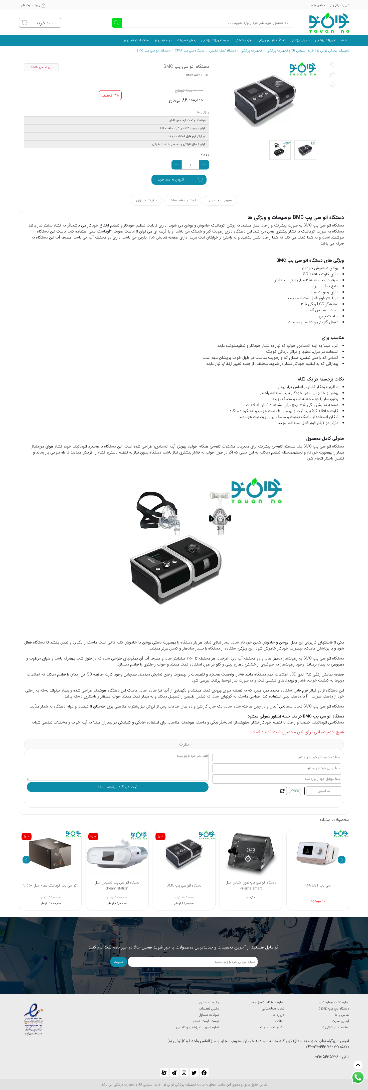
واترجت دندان (209, 1002)
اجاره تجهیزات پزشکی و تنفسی (197, 1027)
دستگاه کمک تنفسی (222, 50)
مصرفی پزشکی (300, 40)
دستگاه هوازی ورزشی (271, 40)
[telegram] (174, 1072)
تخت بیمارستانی (273, 1008)
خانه (344, 40)
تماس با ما (317, 5)
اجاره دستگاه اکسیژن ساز (266, 1002)
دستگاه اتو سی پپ (328, 225)
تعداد (205, 155)
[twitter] (194, 1072)
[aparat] (164, 1072)
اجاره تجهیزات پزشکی (215, 40)
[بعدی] (341, 860)
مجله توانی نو (163, 40)
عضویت (118, 962)
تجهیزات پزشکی (325, 40)
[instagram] (184, 1072)
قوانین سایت (340, 1021)
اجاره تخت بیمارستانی (334, 1002)
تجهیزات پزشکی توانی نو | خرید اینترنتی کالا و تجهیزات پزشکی (308, 50)
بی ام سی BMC (41, 67)
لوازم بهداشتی (243, 40)
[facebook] (204, 1072)
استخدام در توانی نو (136, 40)
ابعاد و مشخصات (183, 200)
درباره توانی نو (339, 5)
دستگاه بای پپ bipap (333, 1008)
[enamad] (34, 1017)
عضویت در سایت (272, 1027)
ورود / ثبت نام (30, 5)
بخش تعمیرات (186, 40)
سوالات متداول (209, 1015)
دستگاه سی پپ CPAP (189, 50)
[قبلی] (26, 860)
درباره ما (278, 1015)
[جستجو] (117, 23)
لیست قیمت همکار (206, 1021)
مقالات (279, 1021)
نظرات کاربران (146, 200)
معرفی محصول (220, 200)
